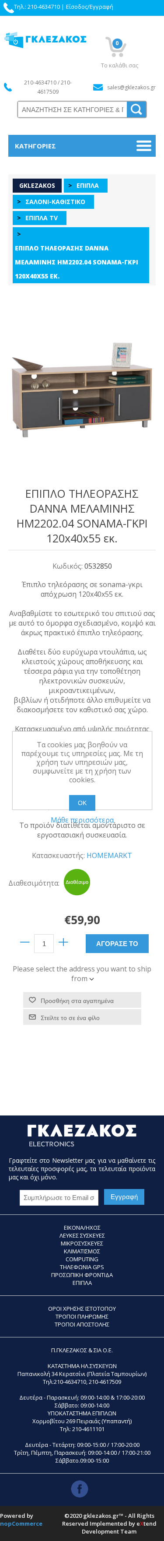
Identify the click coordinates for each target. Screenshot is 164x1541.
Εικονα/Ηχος (82, 1227)
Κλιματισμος (82, 1251)
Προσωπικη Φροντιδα (82, 1275)
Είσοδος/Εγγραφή (89, 7)
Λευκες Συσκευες (82, 1235)
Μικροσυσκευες (82, 1243)
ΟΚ (82, 802)
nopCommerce (21, 1523)
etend (146, 1523)
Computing (82, 1259)
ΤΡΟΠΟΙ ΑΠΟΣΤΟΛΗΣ (82, 1324)
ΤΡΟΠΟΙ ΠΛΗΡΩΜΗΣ (82, 1316)
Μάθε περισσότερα (82, 820)
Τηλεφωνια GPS (82, 1267)
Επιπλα (82, 1283)
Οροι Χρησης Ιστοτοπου (82, 1308)
